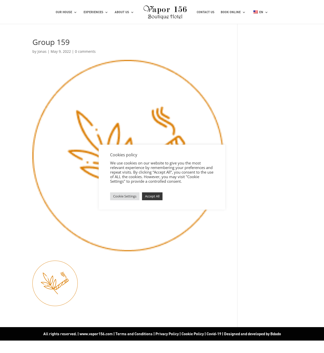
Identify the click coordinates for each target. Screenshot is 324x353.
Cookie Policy (192, 333)
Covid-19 (214, 333)
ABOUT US (122, 12)
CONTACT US (205, 12)
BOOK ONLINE (231, 12)
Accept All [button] (152, 196)
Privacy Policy (167, 333)
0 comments (85, 51)
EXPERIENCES (93, 12)
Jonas (42, 51)
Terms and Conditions (134, 333)
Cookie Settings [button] (124, 196)
